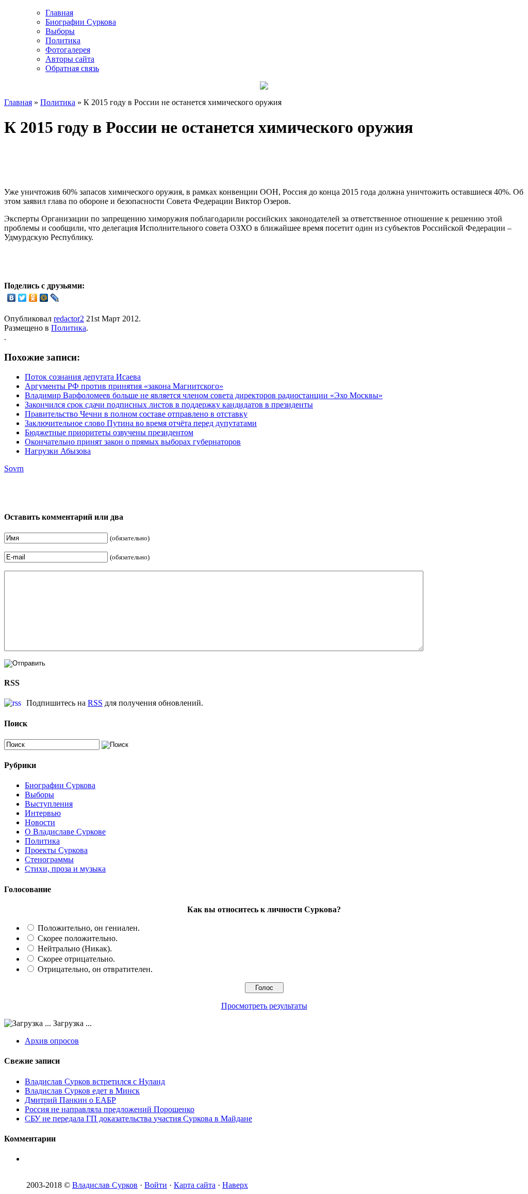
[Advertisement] (124, 163)
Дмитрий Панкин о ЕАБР (70, 1100)
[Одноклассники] (33, 297)
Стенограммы (49, 859)
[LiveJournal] (55, 297)
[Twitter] (22, 297)
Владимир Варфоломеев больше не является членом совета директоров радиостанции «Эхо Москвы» (204, 395)
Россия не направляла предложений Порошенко (109, 1109)
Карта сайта (195, 1185)
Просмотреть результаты (264, 1005)
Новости (40, 822)
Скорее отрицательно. (76, 958)
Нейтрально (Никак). (75, 948)
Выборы (60, 31)
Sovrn (14, 468)
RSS (95, 702)
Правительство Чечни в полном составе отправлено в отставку (136, 414)
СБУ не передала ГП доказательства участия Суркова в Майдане (138, 1118)
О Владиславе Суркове (65, 831)
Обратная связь (72, 68)
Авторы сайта (69, 59)
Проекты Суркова (56, 850)
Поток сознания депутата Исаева (83, 376)
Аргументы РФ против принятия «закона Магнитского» (124, 386)
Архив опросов (52, 1040)
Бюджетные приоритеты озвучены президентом (109, 432)
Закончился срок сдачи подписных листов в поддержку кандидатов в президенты (169, 404)
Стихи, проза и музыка (65, 868)
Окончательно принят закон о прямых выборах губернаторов (133, 441)
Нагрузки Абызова (58, 451)
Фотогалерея (67, 49)
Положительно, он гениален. (89, 928)
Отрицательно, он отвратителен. (95, 969)
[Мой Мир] (44, 297)
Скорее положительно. (78, 938)
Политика (62, 40)
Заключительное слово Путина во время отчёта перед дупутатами (141, 423)
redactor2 (69, 318)
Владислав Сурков (105, 1185)
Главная (59, 12)
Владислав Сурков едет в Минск (82, 1090)
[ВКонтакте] (11, 297)
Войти (155, 1185)
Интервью (43, 813)
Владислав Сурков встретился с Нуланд (95, 1081)
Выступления (49, 803)
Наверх (235, 1185)
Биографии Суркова (80, 22)
